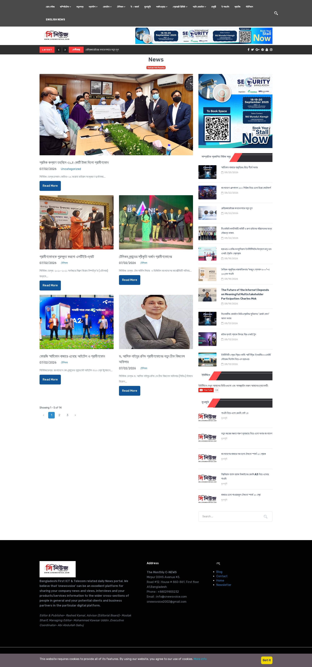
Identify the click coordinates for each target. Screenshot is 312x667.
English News (55, 19)
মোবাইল (106, 6)
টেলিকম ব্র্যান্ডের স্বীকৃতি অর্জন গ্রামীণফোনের (145, 256)
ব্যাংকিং (237, 6)
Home (220, 580)
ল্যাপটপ (92, 6)
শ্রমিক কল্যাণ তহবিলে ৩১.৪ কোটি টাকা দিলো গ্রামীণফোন (74, 162)
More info (200, 659)
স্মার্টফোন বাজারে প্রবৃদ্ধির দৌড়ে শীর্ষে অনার (239, 167)
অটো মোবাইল (198, 6)
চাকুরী (213, 6)
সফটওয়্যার (161, 6)
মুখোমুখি (147, 6)
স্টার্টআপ (249, 6)
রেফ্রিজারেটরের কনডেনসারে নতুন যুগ (102, 49)
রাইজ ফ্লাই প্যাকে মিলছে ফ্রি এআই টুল (238, 334)
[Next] (65, 49)
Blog (219, 572)
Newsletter (223, 585)
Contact (222, 576)
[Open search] (276, 13)
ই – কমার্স (135, 6)
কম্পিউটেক (64, 6)
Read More (50, 185)
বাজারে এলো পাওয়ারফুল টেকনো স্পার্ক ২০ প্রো (241, 494)
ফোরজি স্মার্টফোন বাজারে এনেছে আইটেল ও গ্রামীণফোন (72, 356)
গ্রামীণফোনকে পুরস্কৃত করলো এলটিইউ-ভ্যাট (67, 256)
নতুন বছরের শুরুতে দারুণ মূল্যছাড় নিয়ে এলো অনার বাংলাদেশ (246, 433)
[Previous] (58, 49)
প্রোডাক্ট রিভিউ (179, 6)
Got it (267, 660)
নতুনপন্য (79, 6)
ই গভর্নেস (225, 6)
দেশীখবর (76, 49)
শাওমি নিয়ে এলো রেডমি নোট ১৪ (234, 413)
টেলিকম (120, 6)
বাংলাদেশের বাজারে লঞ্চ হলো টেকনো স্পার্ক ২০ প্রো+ (243, 454)
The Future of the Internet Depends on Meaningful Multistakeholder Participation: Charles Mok (245, 294)
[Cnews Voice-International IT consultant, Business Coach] (58, 569)
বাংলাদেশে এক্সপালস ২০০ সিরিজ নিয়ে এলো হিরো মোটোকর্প (246, 187)
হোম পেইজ (50, 6)
